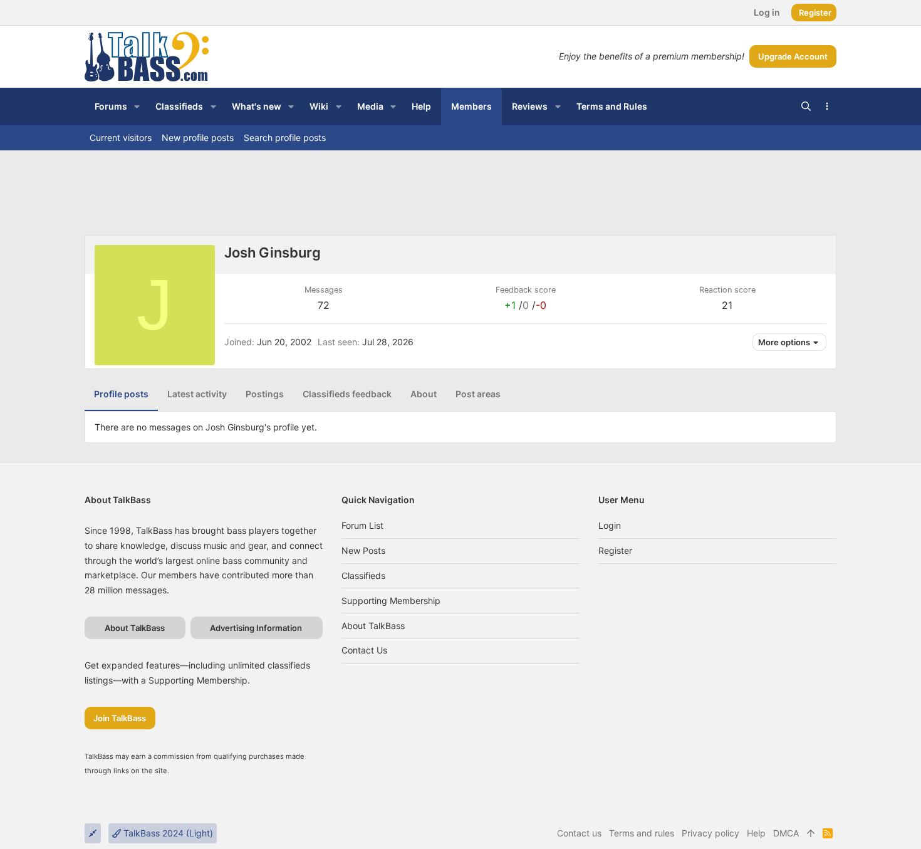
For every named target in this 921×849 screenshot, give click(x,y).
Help (756, 833)
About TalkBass (373, 625)
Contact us (364, 650)
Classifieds (363, 575)
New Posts (363, 550)
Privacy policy (710, 833)
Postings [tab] (265, 393)
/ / (525, 305)
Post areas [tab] (478, 393)
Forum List (362, 525)
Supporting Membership (390, 600)
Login (609, 525)
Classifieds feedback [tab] (347, 393)
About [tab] (423, 393)
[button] (136, 106)
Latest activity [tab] (197, 393)
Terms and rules (641, 833)
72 (324, 305)
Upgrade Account (793, 56)
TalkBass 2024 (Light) (167, 833)
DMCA (786, 833)
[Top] (811, 833)
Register (615, 550)
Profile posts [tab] (121, 393)
